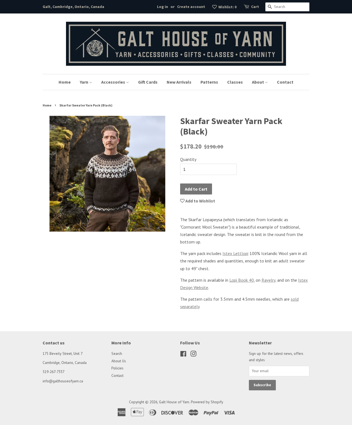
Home (65, 82)
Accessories (113, 82)
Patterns (209, 82)
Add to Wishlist (200, 201)
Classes (235, 82)
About (258, 82)
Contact (285, 82)
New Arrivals (179, 82)
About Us (118, 360)
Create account (191, 6)
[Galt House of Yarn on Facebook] (183, 354)
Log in (162, 6)
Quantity (188, 159)
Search (116, 353)
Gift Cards (148, 82)
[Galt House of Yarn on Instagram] (193, 354)
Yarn (84, 82)
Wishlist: (227, 6)
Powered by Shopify (207, 401)
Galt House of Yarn (174, 401)
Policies (117, 368)
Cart (255, 6)
